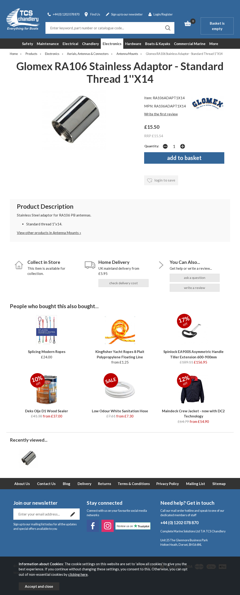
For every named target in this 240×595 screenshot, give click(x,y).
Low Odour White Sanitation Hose (120, 411)
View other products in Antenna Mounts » (49, 233)
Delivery (84, 483)
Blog (66, 483)
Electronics (112, 44)
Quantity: (151, 146)
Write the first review (161, 114)
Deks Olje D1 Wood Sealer (46, 411)
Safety (27, 44)
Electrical (70, 44)
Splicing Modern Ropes (46, 351)
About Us (22, 483)
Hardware (133, 44)
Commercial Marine (190, 44)
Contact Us (46, 483)
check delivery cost (123, 283)
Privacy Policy (167, 483)
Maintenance (48, 44)
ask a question (194, 278)
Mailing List (195, 483)
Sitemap (219, 483)
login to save (164, 180)
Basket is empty (217, 26)
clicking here (78, 574)
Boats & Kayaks (157, 44)
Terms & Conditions (134, 483)
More (213, 44)
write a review (194, 288)
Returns (104, 483)
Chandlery (90, 44)
